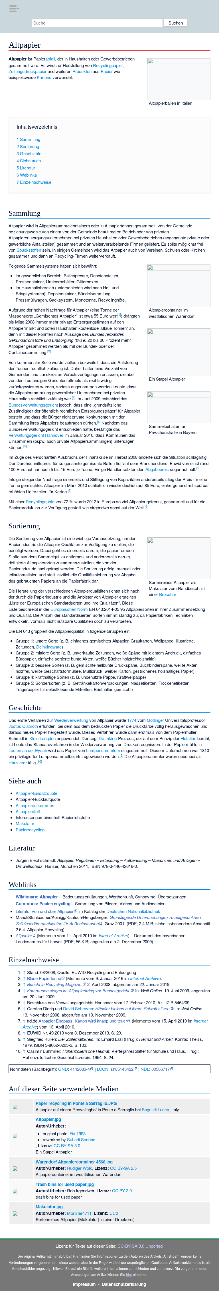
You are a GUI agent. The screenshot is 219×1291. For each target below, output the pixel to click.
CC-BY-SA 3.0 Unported (140, 1246)
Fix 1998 (78, 1133)
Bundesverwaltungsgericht (33, 405)
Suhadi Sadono (81, 1139)
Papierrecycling (30, 830)
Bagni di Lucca (155, 1109)
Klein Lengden (42, 738)
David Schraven (78, 1008)
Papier (107, 71)
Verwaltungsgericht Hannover (36, 435)
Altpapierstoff (28, 811)
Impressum (84, 1284)
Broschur (167, 594)
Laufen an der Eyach (28, 750)
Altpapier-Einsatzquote (36, 793)
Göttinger (155, 720)
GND (63, 1069)
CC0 (114, 1213)
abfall (50, 59)
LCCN (102, 1069)
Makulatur (25, 823)
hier (55, 1256)
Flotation (188, 738)
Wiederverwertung (71, 720)
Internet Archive (113, 935)
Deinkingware (49, 647)
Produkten (82, 71)
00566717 (160, 1069)
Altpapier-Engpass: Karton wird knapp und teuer (82, 1021)
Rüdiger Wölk (79, 1168)
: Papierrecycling (43, 903)
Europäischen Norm (69, 609)
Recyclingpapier (108, 65)
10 (39, 761)
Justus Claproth (23, 726)
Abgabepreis (157, 469)
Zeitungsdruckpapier (27, 71)
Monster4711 (79, 1213)
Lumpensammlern (103, 750)
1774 (131, 720)
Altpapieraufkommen (35, 805)
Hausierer (18, 762)
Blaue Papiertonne (44, 978)
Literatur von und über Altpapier (45, 911)
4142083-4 (80, 1069)
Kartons (44, 77)
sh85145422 (122, 1069)
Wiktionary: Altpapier (37, 897)
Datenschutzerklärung (124, 1284)
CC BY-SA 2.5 (123, 1168)
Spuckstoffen (29, 250)
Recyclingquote (40, 501)
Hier (76, 1256)
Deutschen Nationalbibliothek (133, 911)
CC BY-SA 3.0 (67, 1145)
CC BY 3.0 (122, 1190)
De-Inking (108, 738)
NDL (145, 1069)
